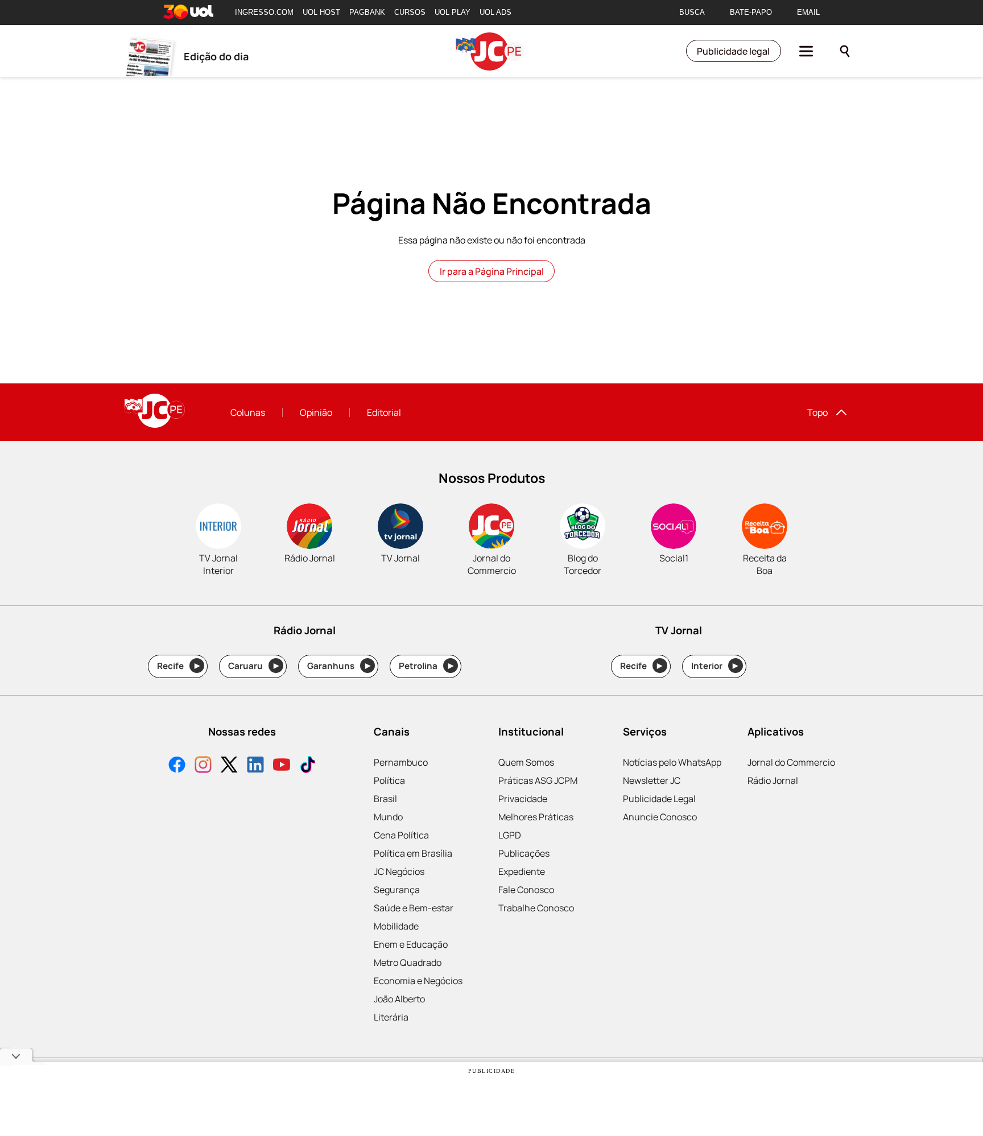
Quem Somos (526, 762)
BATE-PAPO (751, 12)
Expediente (521, 871)
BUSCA (692, 12)
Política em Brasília (413, 853)
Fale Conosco (526, 889)
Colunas (247, 412)
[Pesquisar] (844, 51)
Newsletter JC (651, 780)
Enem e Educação (411, 944)
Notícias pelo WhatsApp (672, 762)
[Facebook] (176, 766)
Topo (817, 412)
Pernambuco (401, 762)
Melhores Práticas (535, 817)
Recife (178, 666)
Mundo (388, 817)
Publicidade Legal (659, 798)
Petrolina (426, 666)
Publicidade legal (733, 51)
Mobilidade (396, 926)
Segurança (397, 889)
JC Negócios (399, 871)
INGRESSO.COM (264, 12)
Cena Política (401, 835)
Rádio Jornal (772, 780)
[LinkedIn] (255, 766)
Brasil (385, 798)
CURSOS (410, 12)
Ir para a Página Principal (492, 271)
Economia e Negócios (418, 980)
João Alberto (399, 999)
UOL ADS (495, 12)
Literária (391, 1017)
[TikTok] (307, 766)
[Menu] (806, 51)
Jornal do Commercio (791, 762)
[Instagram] (203, 766)
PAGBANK (367, 12)
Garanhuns (338, 666)
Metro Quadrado (407, 962)
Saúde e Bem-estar (413, 908)
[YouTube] (281, 766)
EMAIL (808, 12)
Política (389, 780)
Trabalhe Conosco (536, 908)
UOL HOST (321, 12)
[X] (229, 766)
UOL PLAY (452, 12)
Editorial (384, 412)
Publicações (524, 853)
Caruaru (253, 666)
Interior (714, 666)
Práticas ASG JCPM (537, 780)
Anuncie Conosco (660, 817)
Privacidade (522, 798)
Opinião (316, 412)
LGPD (509, 835)
